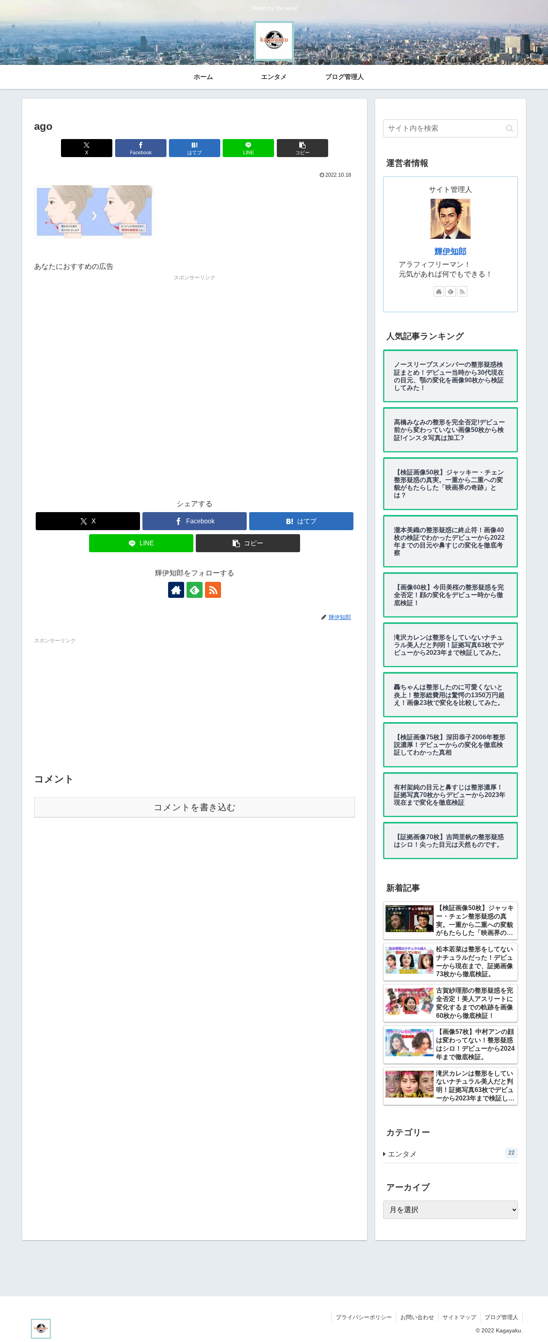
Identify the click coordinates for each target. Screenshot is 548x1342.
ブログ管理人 (501, 1317)
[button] (302, 148)
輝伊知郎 (450, 251)
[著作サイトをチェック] (176, 590)
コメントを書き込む (195, 807)
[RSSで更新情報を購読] (213, 590)
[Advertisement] (194, 388)
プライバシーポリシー (364, 1317)
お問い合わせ (417, 1317)
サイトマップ (459, 1317)
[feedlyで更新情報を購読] (195, 590)
